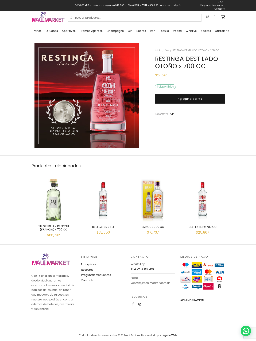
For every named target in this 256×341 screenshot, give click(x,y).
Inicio (158, 50)
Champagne (115, 31)
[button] (246, 331)
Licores (141, 31)
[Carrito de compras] (223, 17)
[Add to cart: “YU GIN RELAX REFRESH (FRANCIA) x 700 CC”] (53, 214)
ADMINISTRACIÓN (192, 300)
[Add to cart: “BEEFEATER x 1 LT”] (103, 214)
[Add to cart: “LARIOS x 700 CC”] (153, 214)
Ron (152, 31)
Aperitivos (69, 31)
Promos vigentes (91, 31)
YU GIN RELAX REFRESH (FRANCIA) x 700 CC (53, 228)
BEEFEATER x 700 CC (202, 227)
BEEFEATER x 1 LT (103, 227)
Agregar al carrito (190, 99)
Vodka (177, 31)
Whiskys (191, 31)
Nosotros (87, 270)
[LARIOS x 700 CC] (153, 199)
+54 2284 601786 (142, 269)
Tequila (164, 31)
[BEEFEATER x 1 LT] (103, 199)
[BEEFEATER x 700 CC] (202, 199)
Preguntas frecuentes (211, 5)
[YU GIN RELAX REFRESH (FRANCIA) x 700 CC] (53, 199)
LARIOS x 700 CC (153, 227)
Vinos (37, 31)
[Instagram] (207, 16)
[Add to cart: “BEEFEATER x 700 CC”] (202, 214)
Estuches (51, 31)
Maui (220, 1)
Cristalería (222, 31)
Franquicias (88, 264)
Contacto (219, 8)
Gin (130, 31)
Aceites (206, 31)
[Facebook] (214, 16)
